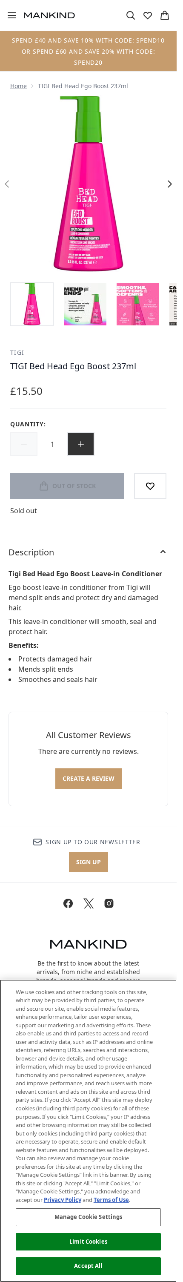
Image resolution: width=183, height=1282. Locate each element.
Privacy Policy (62, 1200)
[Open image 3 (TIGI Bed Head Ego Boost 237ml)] (138, 304)
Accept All (88, 1266)
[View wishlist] (148, 15)
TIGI (17, 352)
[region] (88, 1131)
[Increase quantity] (80, 444)
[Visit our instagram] (109, 903)
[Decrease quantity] (23, 444)
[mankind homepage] (49, 15)
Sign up (88, 862)
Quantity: (28, 424)
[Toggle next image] (170, 184)
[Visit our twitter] (88, 903)
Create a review (88, 778)
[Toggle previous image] (7, 184)
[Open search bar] (131, 15)
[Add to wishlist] (150, 486)
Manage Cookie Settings (88, 1217)
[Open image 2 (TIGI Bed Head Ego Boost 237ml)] (85, 304)
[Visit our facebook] (68, 903)
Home (18, 86)
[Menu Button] (8, 15)
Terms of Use (111, 1200)
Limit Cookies (88, 1241)
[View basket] (165, 15)
